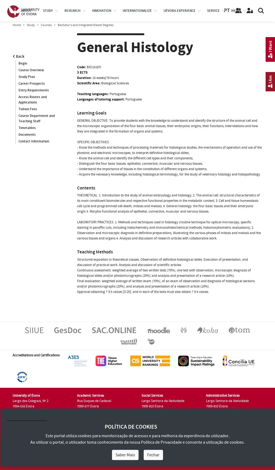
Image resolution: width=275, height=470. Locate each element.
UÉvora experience (180, 10)
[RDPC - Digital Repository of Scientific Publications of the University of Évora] (184, 330)
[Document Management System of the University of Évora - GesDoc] (67, 330)
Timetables (27, 127)
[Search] (261, 11)
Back (19, 56)
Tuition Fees (28, 109)
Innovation (101, 10)
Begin (23, 63)
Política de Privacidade (161, 442)
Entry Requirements (34, 90)
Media (236, 10)
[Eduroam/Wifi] (129, 341)
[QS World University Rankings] (150, 360)
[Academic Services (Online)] (114, 330)
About (26, 10)
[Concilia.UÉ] (239, 360)
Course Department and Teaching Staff (37, 118)
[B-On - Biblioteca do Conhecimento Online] (151, 341)
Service (213, 10)
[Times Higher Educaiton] (108, 360)
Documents (27, 134)
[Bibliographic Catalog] (207, 330)
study (48, 10)
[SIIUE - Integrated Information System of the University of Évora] (34, 330)
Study (31, 25)
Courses (46, 25)
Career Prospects (32, 83)
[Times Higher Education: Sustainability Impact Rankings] (196, 360)
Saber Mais (125, 455)
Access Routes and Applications (33, 100)
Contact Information (34, 141)
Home (17, 25)
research (72, 10)
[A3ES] (77, 360)
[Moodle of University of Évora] (158, 330)
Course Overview (31, 70)
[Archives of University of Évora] (239, 330)
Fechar (153, 455)
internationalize (137, 10)
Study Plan (27, 76)
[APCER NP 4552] (22, 376)
